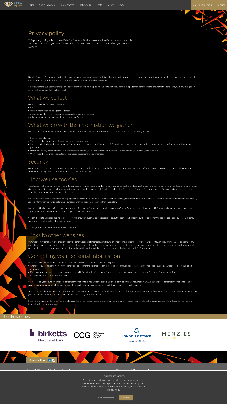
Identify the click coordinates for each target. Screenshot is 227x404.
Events (98, 4)
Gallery (110, 4)
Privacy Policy (113, 389)
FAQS (121, 4)
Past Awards (85, 4)
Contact (221, 4)
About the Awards (48, 4)
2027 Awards (67, 4)
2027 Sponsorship (202, 4)
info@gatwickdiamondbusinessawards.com (49, 275)
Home (31, 4)
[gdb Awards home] (13, 5)
